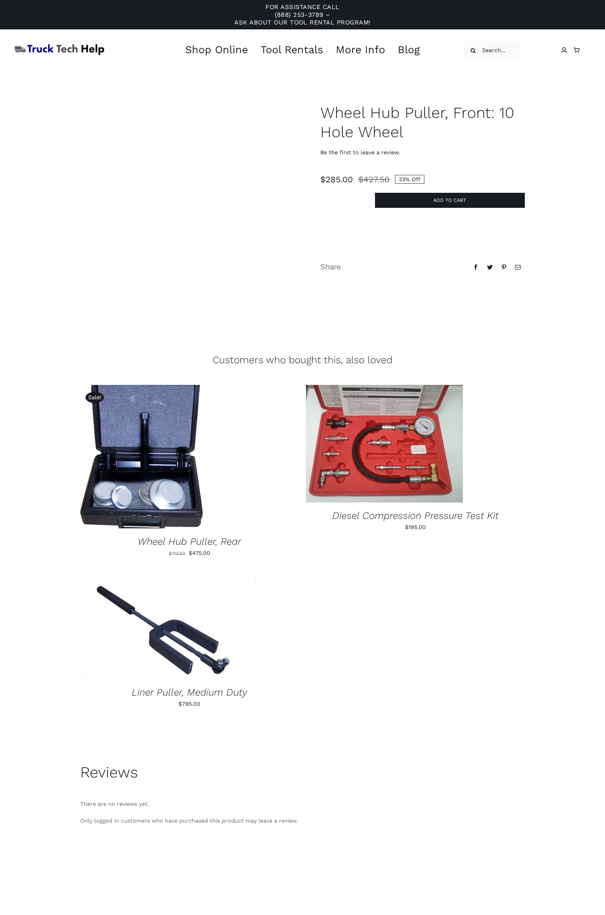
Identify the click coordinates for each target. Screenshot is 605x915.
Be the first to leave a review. (360, 152)
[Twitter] (490, 267)
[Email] (518, 267)
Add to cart (449, 200)
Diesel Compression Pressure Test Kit (415, 515)
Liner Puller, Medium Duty (189, 692)
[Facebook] (476, 267)
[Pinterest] (504, 267)
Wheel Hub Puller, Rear (189, 541)
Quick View (164, 457)
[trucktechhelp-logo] (59, 46)
